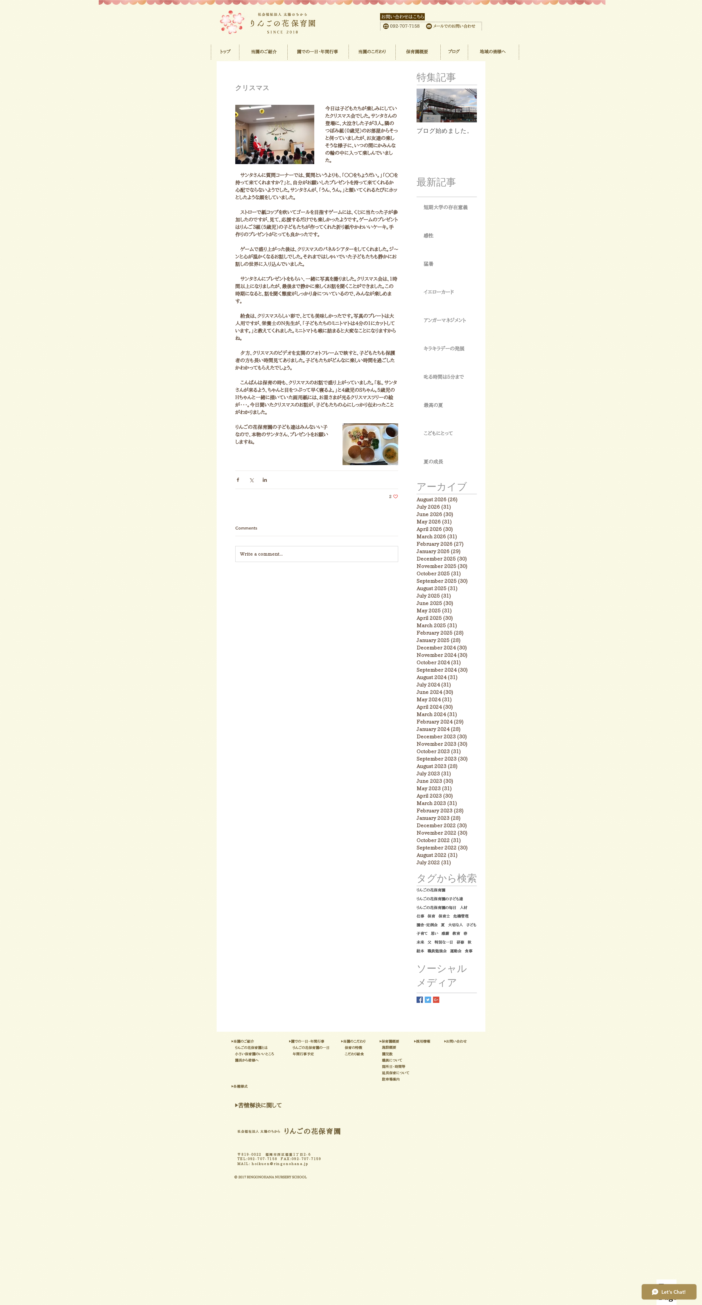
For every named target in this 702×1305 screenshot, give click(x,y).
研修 (460, 942)
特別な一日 (444, 942)
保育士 (444, 916)
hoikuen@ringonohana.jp (280, 1163)
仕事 (420, 916)
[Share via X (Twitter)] (251, 479)
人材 (464, 908)
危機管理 (461, 916)
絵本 (420, 951)
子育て (422, 933)
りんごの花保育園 (431, 890)
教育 (456, 933)
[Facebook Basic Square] (420, 1000)
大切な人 (455, 925)
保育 (431, 916)
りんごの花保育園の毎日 (437, 908)
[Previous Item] (425, 106)
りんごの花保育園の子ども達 (440, 899)
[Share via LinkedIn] (264, 479)
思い (434, 933)
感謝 (445, 933)
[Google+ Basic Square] (436, 1000)
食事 (468, 951)
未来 (420, 942)
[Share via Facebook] (237, 479)
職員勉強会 (437, 951)
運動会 (456, 951)
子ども (471, 925)
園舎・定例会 (427, 925)
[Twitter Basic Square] (428, 1000)
